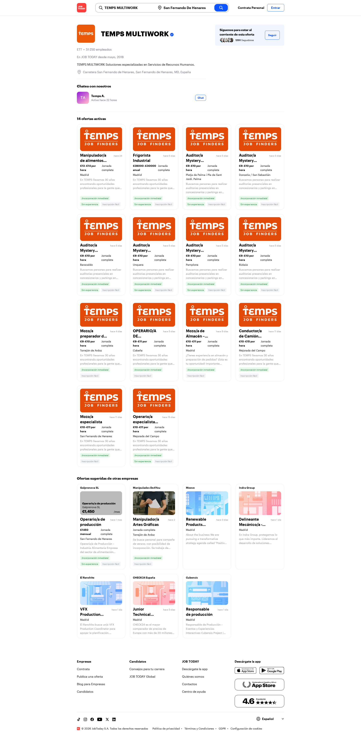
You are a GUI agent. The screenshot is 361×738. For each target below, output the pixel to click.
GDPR (222, 728)
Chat (201, 97)
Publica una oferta (90, 676)
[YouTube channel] (99, 719)
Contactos (189, 684)
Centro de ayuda (194, 691)
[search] (221, 7)
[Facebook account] (92, 719)
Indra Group (247, 487)
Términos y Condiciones (199, 728)
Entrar (275, 7)
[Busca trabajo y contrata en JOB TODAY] (81, 7)
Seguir (272, 35)
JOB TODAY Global (142, 676)
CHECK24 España (144, 577)
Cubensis (192, 577)
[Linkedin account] (114, 719)
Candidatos (85, 691)
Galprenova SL (89, 487)
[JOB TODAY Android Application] (271, 670)
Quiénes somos (193, 676)
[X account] (107, 719)
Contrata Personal (251, 7)
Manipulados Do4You (146, 487)
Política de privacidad (166, 728)
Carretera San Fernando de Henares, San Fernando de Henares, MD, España (137, 72)
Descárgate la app (195, 669)
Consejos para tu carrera (147, 669)
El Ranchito (87, 577)
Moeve (190, 487)
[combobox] (129, 7)
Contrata (83, 669)
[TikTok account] (78, 719)
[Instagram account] (85, 719)
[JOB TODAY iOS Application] (246, 670)
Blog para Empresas (91, 684)
